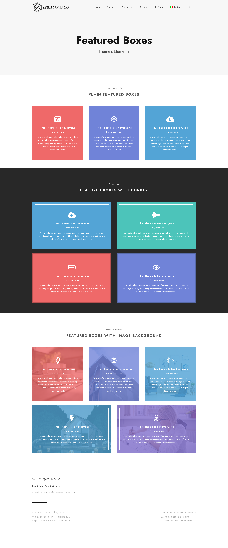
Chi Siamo (159, 7)
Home (97, 7)
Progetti (111, 7)
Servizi (144, 7)
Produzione (128, 7)
